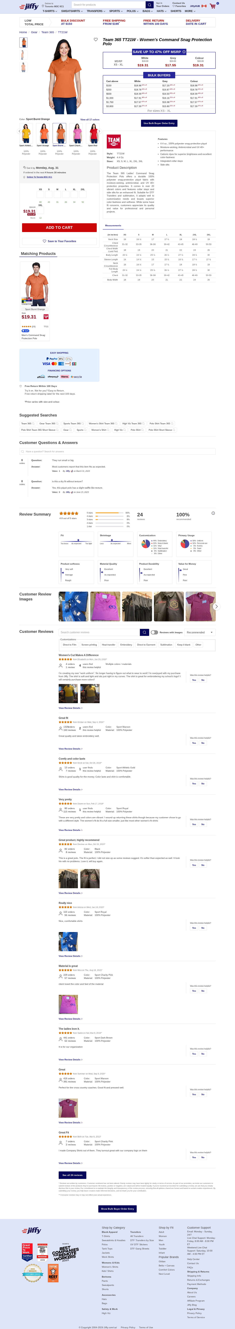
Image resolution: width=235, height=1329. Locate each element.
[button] (49, 11)
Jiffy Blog (192, 1305)
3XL (40, 205)
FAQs (190, 1267)
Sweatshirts (71, 11)
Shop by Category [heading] (113, 1227)
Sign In (159, 3)
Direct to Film (69, 644)
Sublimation (166, 644)
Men (161, 1240)
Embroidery (126, 644)
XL (74, 189)
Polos (132, 11)
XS (40, 189)
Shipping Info (194, 1276)
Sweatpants (108, 1285)
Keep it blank (183, 644)
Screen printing (89, 644)
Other (198, 644)
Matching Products (38, 253)
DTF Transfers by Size (142, 1240)
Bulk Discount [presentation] (73, 22)
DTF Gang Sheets (139, 1248)
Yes (194, 680)
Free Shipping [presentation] (114, 22)
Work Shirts (108, 1257)
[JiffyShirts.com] (29, 6)
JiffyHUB (195, 6)
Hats (160, 11)
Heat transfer (108, 644)
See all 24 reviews (73, 1175)
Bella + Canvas (167, 1265)
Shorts (176, 11)
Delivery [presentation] (196, 22)
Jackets (106, 1252)
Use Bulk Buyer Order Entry (159, 123)
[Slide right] (99, 131)
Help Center (193, 1259)
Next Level (164, 1274)
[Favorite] (95, 39)
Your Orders (162, 6)
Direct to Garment (146, 644)
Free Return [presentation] (155, 22)
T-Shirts (49, 11)
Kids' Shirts (108, 1271)
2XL (83, 189)
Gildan (162, 1261)
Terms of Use (146, 1327)
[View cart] (213, 6)
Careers (191, 1296)
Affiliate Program (196, 1300)
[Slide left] (19, 131)
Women (163, 1236)
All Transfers (136, 1236)
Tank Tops (107, 1248)
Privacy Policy (194, 1313)
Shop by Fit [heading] (166, 1227)
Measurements (113, 225)
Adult (161, 1232)
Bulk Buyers (159, 75)
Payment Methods (196, 1284)
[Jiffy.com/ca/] (54, 1230)
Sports (115, 11)
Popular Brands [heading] (169, 1257)
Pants (105, 1281)
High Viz (106, 1313)
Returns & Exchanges (198, 1280)
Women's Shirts (110, 1267)
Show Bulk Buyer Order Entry (117, 1209)
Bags (147, 11)
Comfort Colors (167, 1269)
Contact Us (178, 3)
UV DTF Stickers (139, 1244)
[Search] (150, 4)
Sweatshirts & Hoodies (113, 1240)
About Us (192, 1292)
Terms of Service (196, 1317)
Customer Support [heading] (199, 1227)
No (203, 680)
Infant (162, 1252)
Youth (162, 1244)
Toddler (163, 1248)
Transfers (95, 11)
